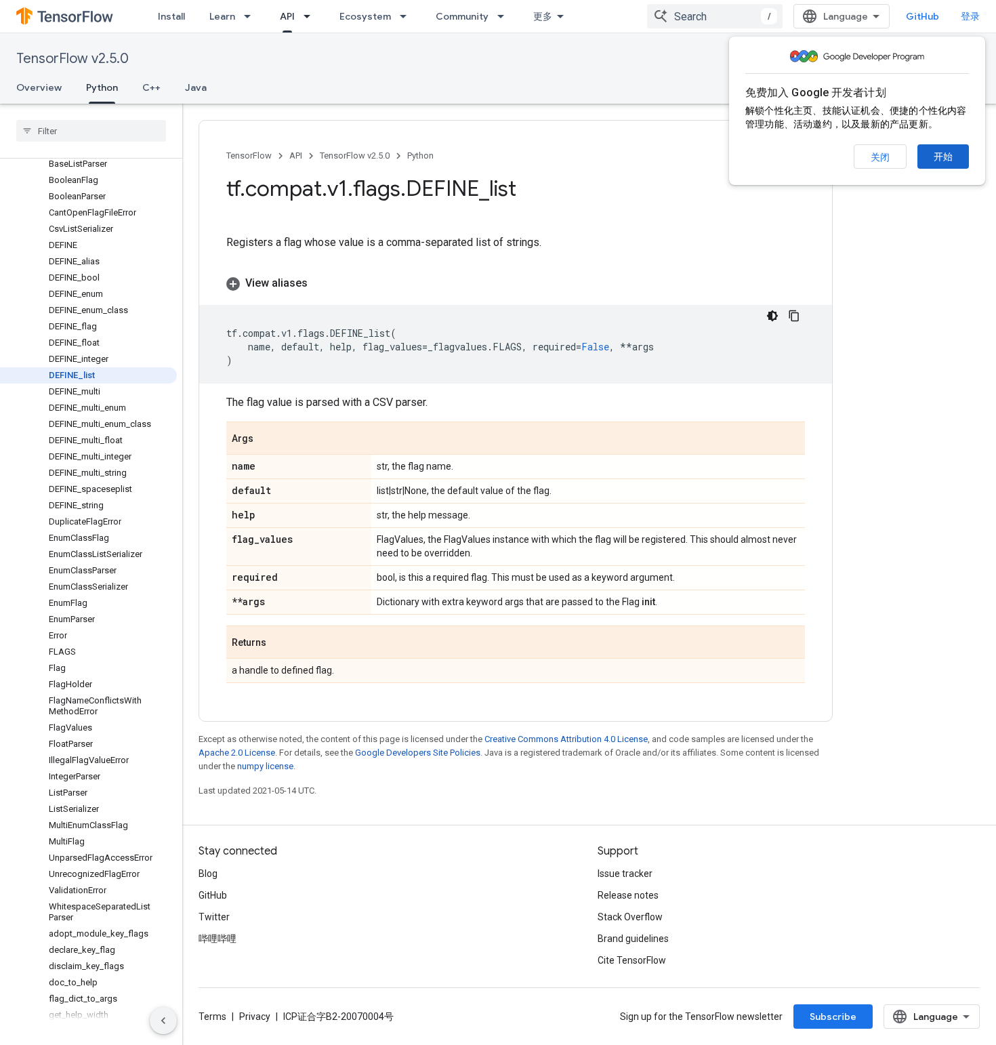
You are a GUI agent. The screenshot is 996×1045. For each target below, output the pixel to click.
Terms (212, 1016)
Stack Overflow (630, 916)
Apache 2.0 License (237, 752)
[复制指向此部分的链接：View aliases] (321, 283)
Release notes (628, 895)
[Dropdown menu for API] (311, 16)
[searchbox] (91, 131)
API (287, 16)
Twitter (214, 916)
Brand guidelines (633, 938)
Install (171, 16)
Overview (39, 87)
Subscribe (833, 1016)
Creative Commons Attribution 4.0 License (566, 739)
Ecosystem (365, 16)
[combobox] (715, 16)
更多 (542, 16)
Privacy (254, 1016)
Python (102, 87)
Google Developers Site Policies (417, 752)
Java (196, 87)
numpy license (265, 766)
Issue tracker (625, 873)
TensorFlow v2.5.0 (72, 58)
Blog (208, 873)
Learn (222, 16)
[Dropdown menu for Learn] (251, 16)
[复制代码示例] (794, 316)
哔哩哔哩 (217, 938)
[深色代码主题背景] (772, 316)
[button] (515, 283)
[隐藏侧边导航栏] (163, 1020)
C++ (151, 87)
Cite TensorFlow (632, 960)
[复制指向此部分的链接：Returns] (279, 643)
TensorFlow (249, 155)
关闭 (880, 157)
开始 (943, 156)
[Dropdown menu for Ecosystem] (407, 16)
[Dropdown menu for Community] (505, 16)
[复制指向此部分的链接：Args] (267, 439)
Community (462, 16)
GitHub (922, 16)
